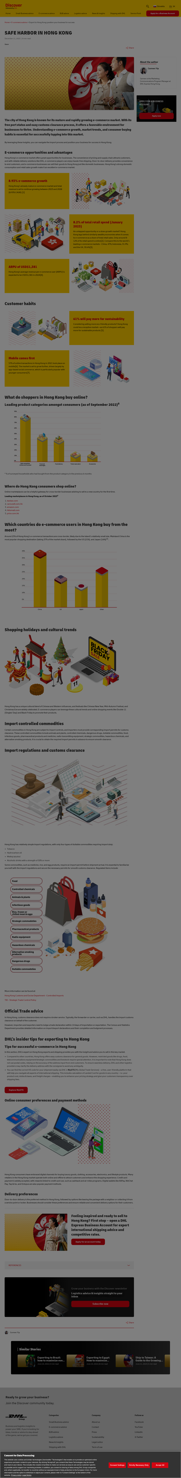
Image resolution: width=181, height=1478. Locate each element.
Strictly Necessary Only (139, 1465)
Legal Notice (26, 1475)
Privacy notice (16, 1475)
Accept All (160, 1465)
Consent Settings (117, 1465)
